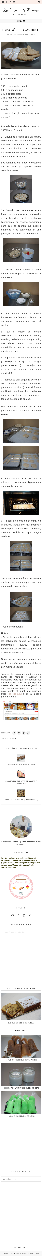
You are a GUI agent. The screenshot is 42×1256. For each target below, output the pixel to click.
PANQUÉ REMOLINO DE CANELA (21, 1023)
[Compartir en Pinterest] (24, 733)
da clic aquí (15, 693)
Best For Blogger (34, 1253)
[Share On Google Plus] (28, 733)
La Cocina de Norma (21, 10)
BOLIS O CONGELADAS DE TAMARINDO (21, 1060)
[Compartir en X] (19, 733)
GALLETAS (14, 738)
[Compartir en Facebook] (14, 733)
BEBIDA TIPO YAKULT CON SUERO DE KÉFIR (21, 1088)
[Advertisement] (21, 961)
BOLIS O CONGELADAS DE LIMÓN (22, 1116)
